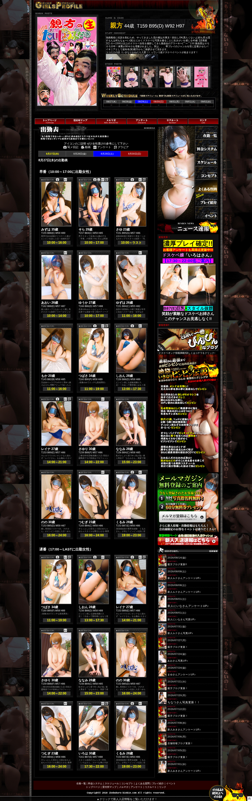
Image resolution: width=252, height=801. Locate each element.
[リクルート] (173, 121)
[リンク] (203, 121)
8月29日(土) (107, 153)
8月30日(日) (134, 153)
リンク (162, 787)
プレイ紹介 (158, 783)
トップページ (93, 787)
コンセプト (127, 783)
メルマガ (123, 787)
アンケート (137, 787)
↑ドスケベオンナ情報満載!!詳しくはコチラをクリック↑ (186, 353)
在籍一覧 (81, 783)
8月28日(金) (79, 153)
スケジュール (112, 783)
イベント (171, 783)
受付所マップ (109, 787)
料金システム (95, 783)
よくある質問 (142, 783)
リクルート (151, 787)
